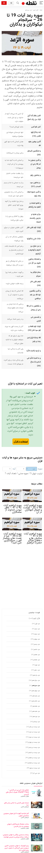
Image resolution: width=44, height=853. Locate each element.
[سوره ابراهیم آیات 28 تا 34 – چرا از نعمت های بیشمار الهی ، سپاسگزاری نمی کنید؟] (12, 519)
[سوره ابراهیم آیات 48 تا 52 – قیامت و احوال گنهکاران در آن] (32, 490)
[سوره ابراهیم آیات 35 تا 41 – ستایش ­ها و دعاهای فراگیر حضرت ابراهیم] (32, 519)
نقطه (41, 10)
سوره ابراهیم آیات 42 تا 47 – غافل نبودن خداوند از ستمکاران (12, 508)
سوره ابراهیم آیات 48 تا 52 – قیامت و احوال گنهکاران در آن (32, 508)
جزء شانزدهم (36, 701)
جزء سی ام (36, 773)
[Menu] (41, 3)
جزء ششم (37, 649)
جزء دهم (37, 670)
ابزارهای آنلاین (25, 807)
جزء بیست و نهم (35, 768)
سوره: (40, 468)
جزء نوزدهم (36, 716)
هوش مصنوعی (25, 796)
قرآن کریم (35, 10)
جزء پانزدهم (36, 696)
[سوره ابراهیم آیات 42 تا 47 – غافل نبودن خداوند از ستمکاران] (12, 490)
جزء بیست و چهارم (34, 742)
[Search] (17, 3)
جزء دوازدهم (36, 680)
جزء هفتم (37, 654)
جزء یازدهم (36, 675)
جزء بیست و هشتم (34, 763)
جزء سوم (37, 634)
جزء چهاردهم (36, 690)
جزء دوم (37, 629)
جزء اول (37, 623)
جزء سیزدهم (28, 10)
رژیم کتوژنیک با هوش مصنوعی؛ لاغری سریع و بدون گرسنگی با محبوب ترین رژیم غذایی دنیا (17, 847)
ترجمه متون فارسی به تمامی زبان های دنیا (16, 804)
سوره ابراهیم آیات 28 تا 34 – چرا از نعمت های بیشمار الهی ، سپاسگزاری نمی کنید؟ (12, 538)
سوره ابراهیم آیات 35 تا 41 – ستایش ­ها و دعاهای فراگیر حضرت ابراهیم (33, 538)
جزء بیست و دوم (34, 732)
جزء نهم (37, 665)
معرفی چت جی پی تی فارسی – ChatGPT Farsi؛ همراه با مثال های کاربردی (17, 792)
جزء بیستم (36, 721)
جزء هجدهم (36, 711)
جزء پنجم (37, 644)
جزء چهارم (37, 639)
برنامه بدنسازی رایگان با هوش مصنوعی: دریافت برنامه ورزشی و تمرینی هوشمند (16, 835)
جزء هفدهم (36, 706)
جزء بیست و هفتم (34, 758)
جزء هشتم (36, 660)
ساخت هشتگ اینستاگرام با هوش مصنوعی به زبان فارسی (18, 825)
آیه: (13, 468)
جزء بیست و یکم (34, 727)
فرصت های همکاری (4, 3)
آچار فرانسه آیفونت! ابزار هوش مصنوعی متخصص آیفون (16, 814)
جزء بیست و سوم (34, 737)
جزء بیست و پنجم (34, 747)
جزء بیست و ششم (34, 752)
